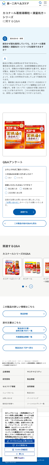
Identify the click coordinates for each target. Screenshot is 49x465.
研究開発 (6, 379)
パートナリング (32, 398)
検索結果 (35, 361)
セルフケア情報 (9, 386)
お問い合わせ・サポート (15, 361)
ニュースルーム (8, 393)
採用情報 (30, 386)
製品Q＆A (30, 393)
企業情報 (6, 372)
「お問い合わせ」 (12, 202)
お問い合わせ (7, 398)
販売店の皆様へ (8, 404)
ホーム (4, 361)
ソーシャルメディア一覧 (35, 404)
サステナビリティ (34, 372)
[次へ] (31, 286)
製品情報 (30, 379)
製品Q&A (28, 361)
